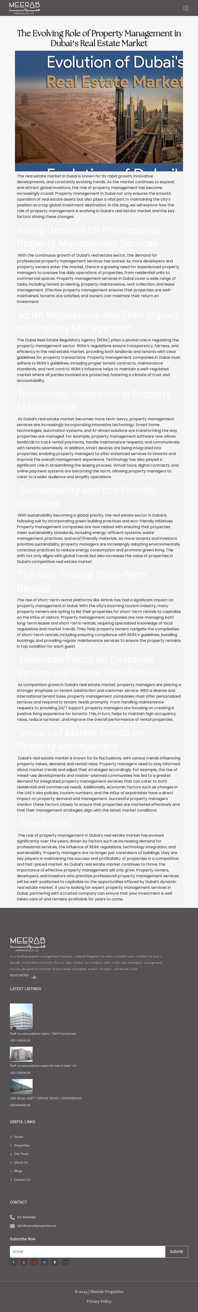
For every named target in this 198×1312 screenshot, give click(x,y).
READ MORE (19, 975)
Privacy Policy (99, 1301)
